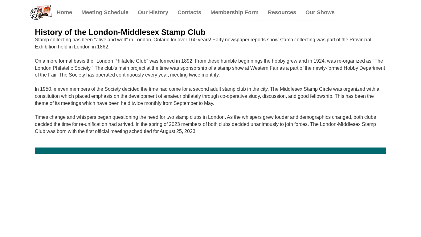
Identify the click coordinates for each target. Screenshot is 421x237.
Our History (153, 12)
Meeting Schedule (105, 12)
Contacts (189, 12)
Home (64, 12)
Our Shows (320, 12)
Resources (282, 12)
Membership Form (235, 12)
